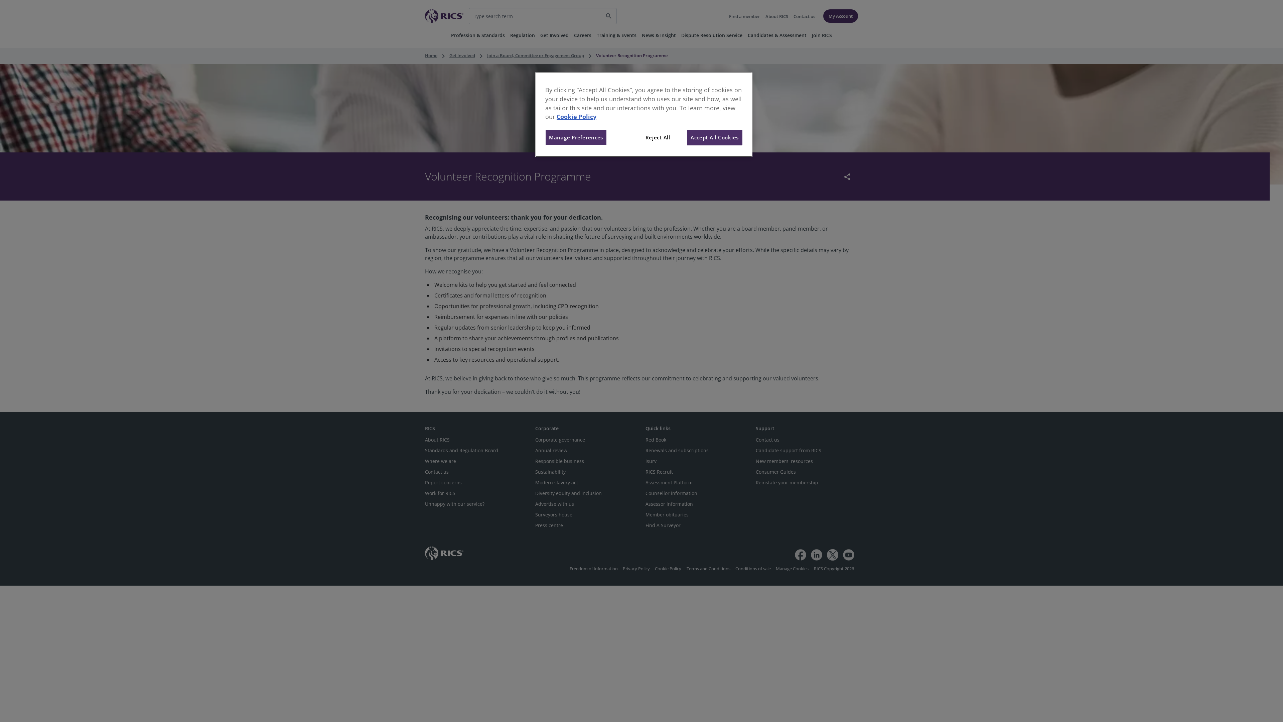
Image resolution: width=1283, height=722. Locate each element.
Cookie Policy (576, 117)
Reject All (658, 137)
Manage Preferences (576, 137)
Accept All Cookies (715, 137)
